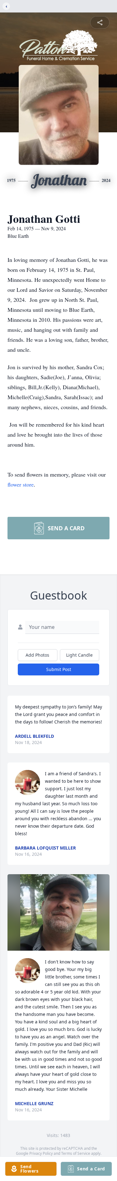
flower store (20, 484)
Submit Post (58, 669)
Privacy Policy (41, 1153)
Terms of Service (75, 1153)
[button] (58, 912)
